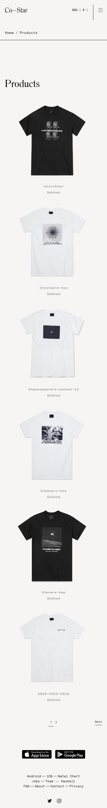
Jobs (36, 781)
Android (34, 776)
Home (9, 33)
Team (49, 781)
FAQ (26, 786)
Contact (57, 786)
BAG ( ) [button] (80, 10)
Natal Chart (69, 776)
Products (29, 33)
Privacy (77, 786)
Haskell (68, 781)
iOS (50, 776)
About (40, 786)
